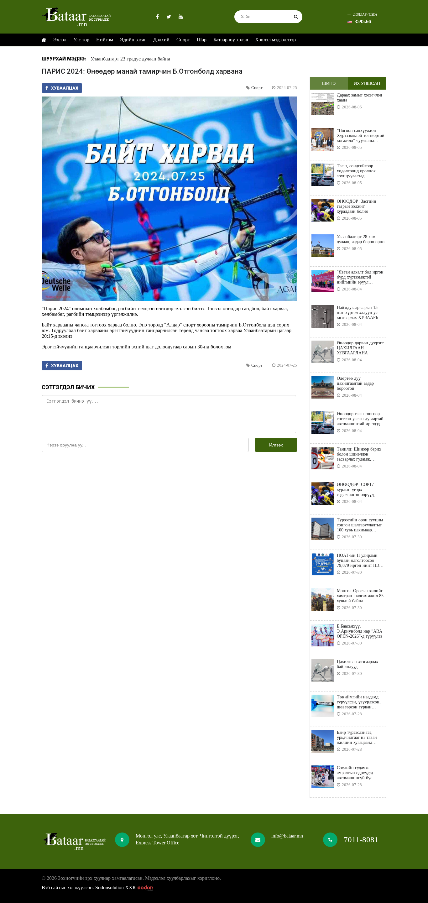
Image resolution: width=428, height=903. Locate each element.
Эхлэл (59, 39)
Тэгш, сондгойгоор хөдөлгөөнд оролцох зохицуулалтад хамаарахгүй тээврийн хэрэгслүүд (358, 171)
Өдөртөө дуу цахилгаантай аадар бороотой (355, 383)
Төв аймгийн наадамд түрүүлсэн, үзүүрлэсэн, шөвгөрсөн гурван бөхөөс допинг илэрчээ (359, 702)
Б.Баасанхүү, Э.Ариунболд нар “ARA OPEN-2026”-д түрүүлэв (360, 631)
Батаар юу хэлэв (230, 39)
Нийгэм (104, 39)
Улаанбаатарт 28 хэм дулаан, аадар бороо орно (360, 239)
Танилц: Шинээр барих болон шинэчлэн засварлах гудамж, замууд (359, 454)
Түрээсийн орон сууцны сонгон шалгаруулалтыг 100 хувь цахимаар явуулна (360, 525)
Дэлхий (161, 39)
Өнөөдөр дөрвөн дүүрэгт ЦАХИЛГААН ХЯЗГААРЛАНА (360, 348)
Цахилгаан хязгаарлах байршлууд (357, 664)
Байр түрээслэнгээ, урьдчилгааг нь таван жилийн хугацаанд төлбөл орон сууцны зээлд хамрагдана (357, 737)
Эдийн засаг (133, 39)
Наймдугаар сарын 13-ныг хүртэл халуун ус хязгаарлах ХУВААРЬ (358, 312)
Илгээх (276, 444)
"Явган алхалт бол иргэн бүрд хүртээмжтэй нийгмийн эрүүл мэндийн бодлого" (360, 277)
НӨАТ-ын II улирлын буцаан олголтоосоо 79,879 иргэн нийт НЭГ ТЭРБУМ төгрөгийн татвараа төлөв (359, 560)
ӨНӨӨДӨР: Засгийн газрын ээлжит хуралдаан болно (356, 206)
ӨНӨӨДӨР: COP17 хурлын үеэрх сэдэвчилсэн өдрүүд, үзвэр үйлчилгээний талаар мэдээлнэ (356, 489)
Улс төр (81, 39)
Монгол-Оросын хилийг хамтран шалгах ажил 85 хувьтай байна (360, 595)
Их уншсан (367, 83)
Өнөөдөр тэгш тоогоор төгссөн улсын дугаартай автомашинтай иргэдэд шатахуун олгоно (360, 418)
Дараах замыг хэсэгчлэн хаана (359, 97)
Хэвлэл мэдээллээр (275, 39)
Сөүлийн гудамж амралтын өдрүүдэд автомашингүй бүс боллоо (355, 772)
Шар (201, 39)
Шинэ (329, 83)
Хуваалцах (64, 88)
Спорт (183, 39)
